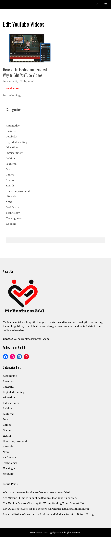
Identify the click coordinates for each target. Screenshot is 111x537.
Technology (14, 95)
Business (11, 131)
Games (10, 174)
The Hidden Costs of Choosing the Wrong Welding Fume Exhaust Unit (44, 503)
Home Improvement (18, 191)
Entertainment (14, 153)
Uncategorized (14, 218)
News (9, 202)
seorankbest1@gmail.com (33, 339)
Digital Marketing (16, 142)
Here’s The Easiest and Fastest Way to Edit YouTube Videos (25, 72)
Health (10, 185)
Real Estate (12, 207)
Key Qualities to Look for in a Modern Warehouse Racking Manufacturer (46, 508)
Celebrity (11, 136)
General (10, 180)
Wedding (11, 223)
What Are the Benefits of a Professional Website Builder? (36, 492)
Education (12, 147)
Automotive (13, 125)
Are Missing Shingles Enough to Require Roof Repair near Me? (40, 498)
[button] (98, 4)
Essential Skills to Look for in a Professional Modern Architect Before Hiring (48, 514)
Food (8, 169)
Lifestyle (11, 196)
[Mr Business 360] (9, 4)
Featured (11, 164)
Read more (12, 88)
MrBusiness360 (12, 322)
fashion (10, 158)
